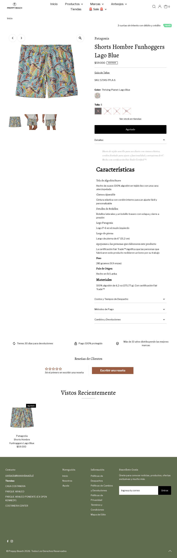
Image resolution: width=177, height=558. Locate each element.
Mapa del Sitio (98, 514)
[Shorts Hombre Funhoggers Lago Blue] (22, 418)
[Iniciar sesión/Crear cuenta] (159, 6)
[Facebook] (7, 541)
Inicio (54, 4)
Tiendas (75, 9)
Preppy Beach (16, 551)
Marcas (95, 4)
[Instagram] (12, 541)
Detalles (99, 140)
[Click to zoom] (80, 38)
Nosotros (67, 480)
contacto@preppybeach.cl (19, 475)
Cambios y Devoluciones (108, 319)
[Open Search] (154, 6)
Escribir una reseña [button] (112, 370)
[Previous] (13, 38)
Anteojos (117, 4)
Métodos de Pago (104, 309)
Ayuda (65, 485)
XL (126, 110)
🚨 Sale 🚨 (96, 9)
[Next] (21, 38)
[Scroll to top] (170, 551)
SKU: (97, 80)
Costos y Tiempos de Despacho (111, 299)
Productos (72, 4)
